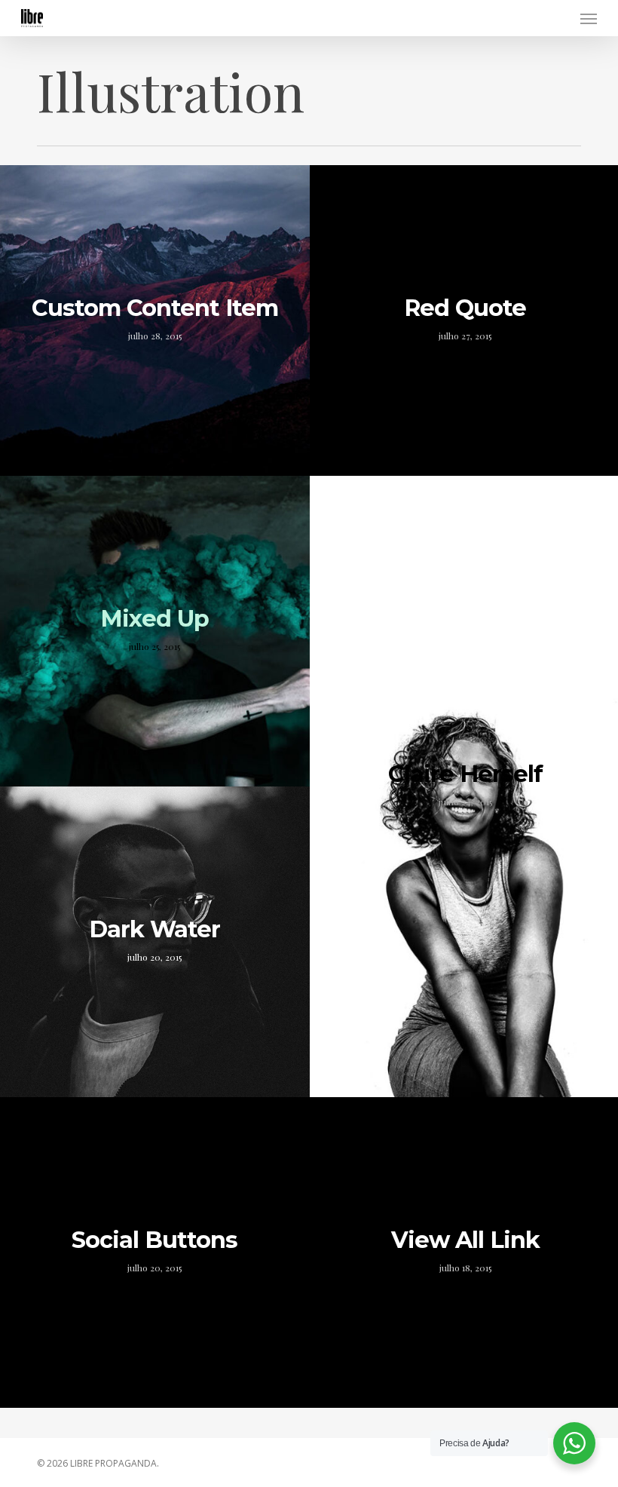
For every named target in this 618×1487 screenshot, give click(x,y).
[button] (588, 18)
